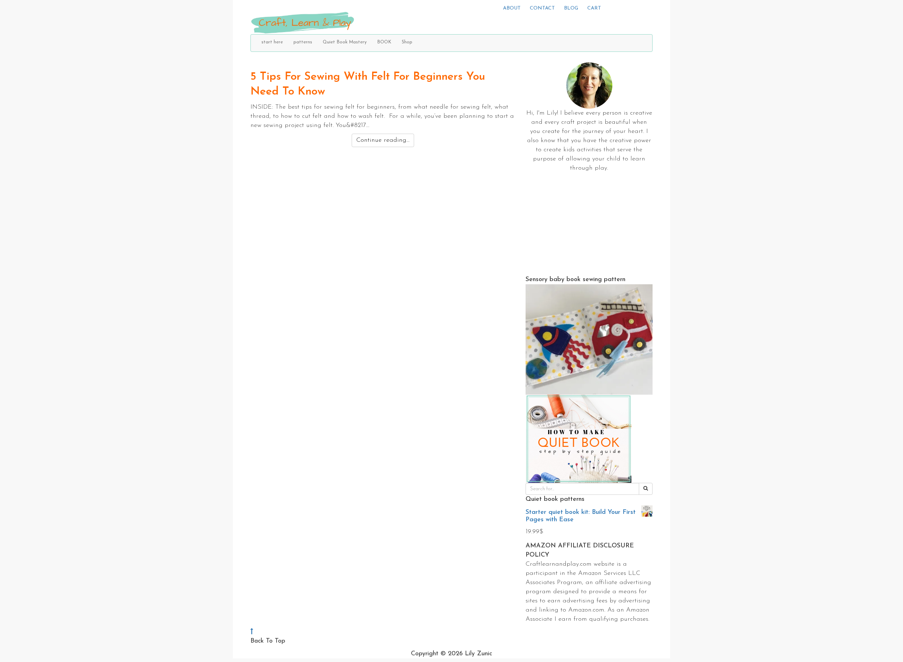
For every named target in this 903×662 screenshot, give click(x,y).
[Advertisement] (589, 225)
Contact (542, 8)
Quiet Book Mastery (344, 42)
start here (272, 42)
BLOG (571, 8)
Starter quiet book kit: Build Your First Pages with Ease (581, 516)
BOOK (384, 42)
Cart (594, 8)
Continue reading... (383, 140)
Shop (407, 42)
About (512, 8)
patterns (302, 42)
